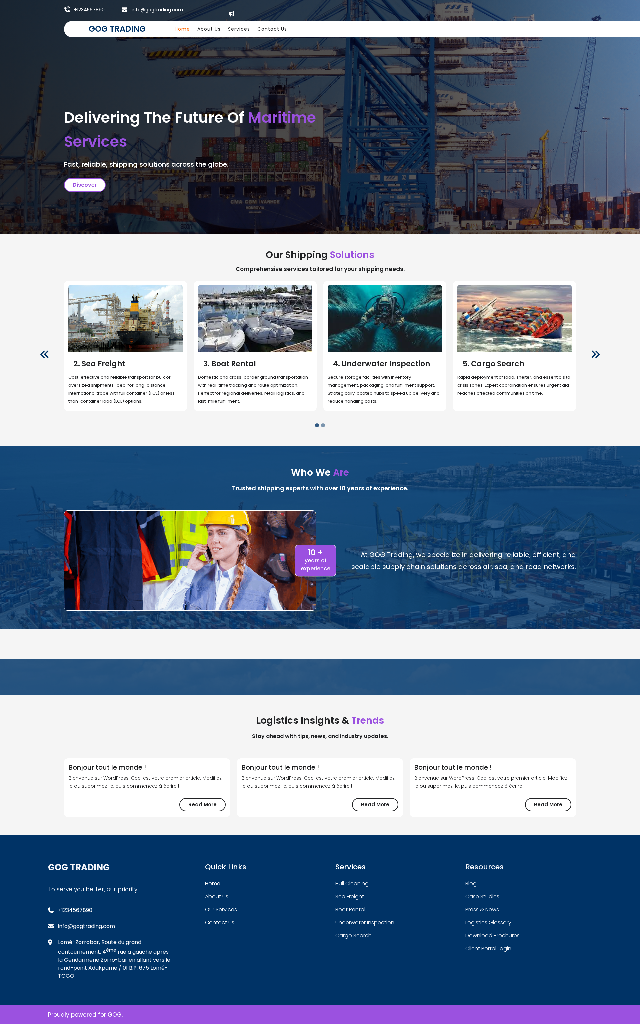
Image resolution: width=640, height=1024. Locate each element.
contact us (219, 922)
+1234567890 (89, 9)
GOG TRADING (117, 28)
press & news (482, 909)
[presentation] (44, 354)
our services (221, 909)
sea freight (349, 896)
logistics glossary (488, 922)
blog (471, 883)
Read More (207, 806)
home (212, 883)
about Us (216, 896)
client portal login (488, 948)
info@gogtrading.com (157, 9)
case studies (482, 896)
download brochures (492, 935)
